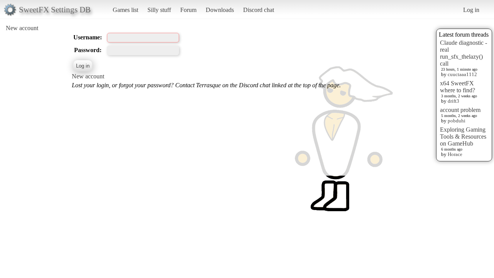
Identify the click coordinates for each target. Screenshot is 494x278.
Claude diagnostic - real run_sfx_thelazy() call (463, 53)
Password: (88, 50)
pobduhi (456, 121)
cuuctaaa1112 (462, 74)
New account (22, 28)
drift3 (453, 101)
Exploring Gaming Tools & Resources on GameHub (463, 136)
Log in (471, 10)
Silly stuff (159, 10)
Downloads (220, 10)
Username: (87, 37)
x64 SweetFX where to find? (457, 86)
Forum (188, 10)
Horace (455, 154)
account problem (460, 110)
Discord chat (258, 10)
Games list (125, 10)
